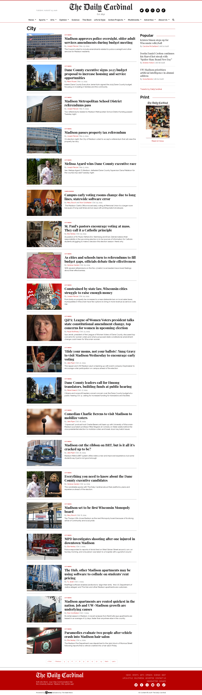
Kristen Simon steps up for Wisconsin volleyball (154, 41)
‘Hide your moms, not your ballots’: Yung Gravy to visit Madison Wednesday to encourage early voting (100, 355)
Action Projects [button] (116, 20)
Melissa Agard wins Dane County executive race (100, 163)
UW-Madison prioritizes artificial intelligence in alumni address (157, 72)
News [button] (31, 20)
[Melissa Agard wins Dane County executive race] (44, 172)
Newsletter (152, 681)
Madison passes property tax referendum (95, 132)
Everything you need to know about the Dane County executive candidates (98, 478)
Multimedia (139, 678)
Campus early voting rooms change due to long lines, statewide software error (100, 197)
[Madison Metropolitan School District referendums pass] (44, 109)
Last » (114, 661)
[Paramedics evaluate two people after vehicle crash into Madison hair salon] (44, 640)
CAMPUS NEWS (69, 191)
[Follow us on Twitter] (141, 10)
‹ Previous (58, 661)
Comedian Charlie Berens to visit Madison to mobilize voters (98, 416)
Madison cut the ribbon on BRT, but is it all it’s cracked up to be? (100, 447)
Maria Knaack (72, 390)
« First (49, 661)
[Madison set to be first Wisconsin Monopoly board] (44, 515)
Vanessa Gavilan (73, 265)
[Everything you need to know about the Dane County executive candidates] (44, 484)
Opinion (149, 675)
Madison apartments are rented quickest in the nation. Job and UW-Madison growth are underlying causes (100, 605)
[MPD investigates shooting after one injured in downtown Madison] (44, 547)
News (128, 675)
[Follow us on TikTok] (163, 10)
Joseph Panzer (72, 46)
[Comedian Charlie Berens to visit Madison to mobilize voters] (44, 422)
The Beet (86, 20)
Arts (142, 675)
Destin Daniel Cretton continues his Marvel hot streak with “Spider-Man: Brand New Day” (157, 56)
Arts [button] (52, 20)
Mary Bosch (71, 203)
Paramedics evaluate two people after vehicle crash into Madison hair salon (98, 634)
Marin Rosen (71, 81)
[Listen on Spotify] (158, 10)
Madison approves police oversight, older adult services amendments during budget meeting (100, 40)
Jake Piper (71, 363)
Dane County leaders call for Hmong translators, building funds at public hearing (98, 384)
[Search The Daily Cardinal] (173, 19)
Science (75, 20)
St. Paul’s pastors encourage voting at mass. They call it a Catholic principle (97, 228)
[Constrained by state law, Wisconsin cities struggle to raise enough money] (44, 297)
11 (92, 661)
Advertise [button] (149, 20)
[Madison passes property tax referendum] (44, 140)
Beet (164, 675)
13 (101, 661)
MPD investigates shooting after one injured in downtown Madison (100, 541)
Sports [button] (42, 20)
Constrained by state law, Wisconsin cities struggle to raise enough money (96, 290)
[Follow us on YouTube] (153, 685)
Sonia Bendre (148, 79)
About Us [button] (163, 20)
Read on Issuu (158, 141)
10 (88, 661)
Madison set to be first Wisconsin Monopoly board (97, 509)
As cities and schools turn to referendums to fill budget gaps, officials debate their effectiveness (100, 259)
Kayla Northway (73, 332)
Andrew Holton (148, 63)
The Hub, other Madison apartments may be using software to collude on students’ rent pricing (98, 574)
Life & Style (99, 20)
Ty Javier (70, 582)
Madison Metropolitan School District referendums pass (93, 103)
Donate (162, 681)
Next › (107, 661)
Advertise (149, 678)
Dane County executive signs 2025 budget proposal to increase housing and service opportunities (96, 74)
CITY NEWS (68, 35)
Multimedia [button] (134, 20)
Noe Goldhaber (86, 203)
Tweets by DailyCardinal (151, 89)
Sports (135, 675)
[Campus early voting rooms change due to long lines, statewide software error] (44, 203)
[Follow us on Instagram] (152, 10)
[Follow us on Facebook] (147, 10)
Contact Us (160, 678)
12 (96, 661)
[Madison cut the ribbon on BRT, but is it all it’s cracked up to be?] (44, 453)
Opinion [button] (63, 20)
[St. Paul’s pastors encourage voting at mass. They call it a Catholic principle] (44, 234)
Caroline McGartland (150, 46)
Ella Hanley (71, 234)
